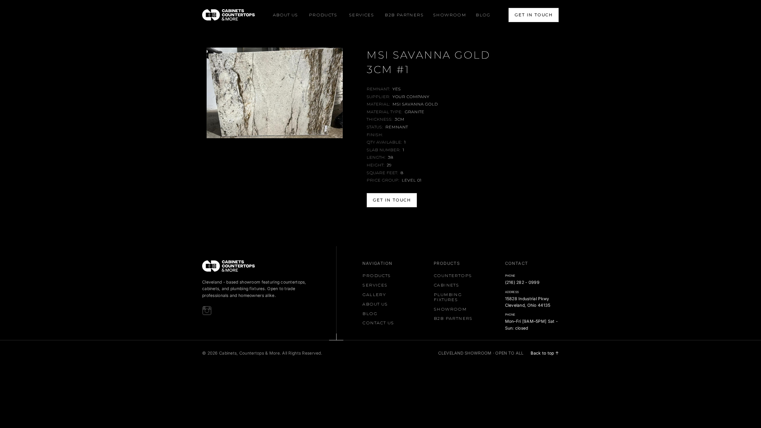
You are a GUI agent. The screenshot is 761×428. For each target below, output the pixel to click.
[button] (323, 15)
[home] (228, 15)
